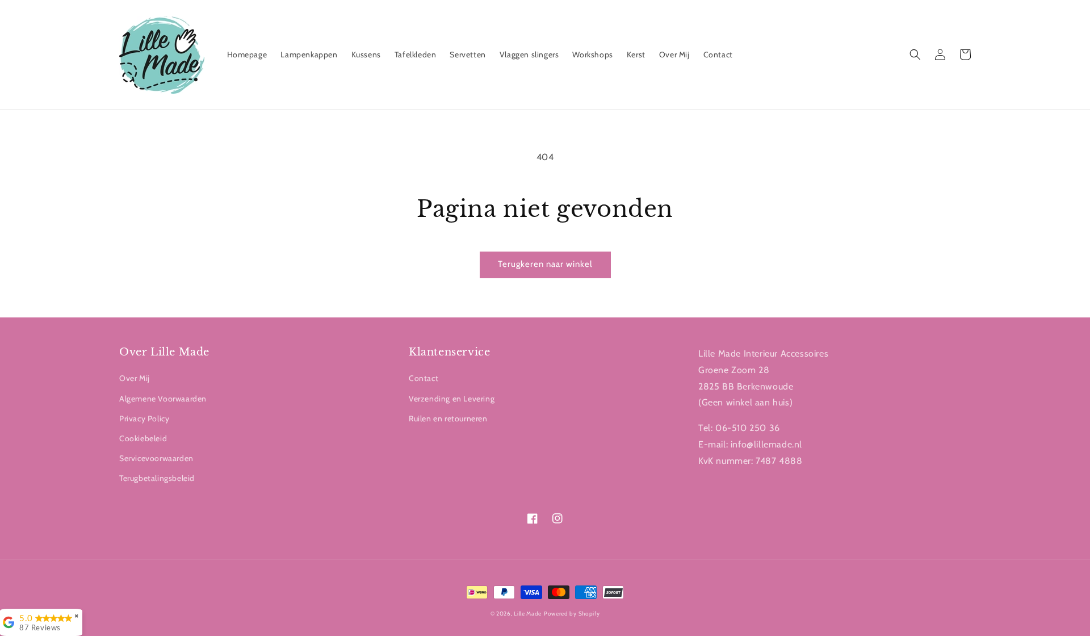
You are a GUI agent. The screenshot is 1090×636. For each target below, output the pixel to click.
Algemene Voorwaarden (163, 399)
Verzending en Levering (451, 399)
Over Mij (134, 378)
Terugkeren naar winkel (545, 264)
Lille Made (528, 613)
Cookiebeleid (143, 438)
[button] (915, 54)
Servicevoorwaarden (156, 458)
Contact (423, 378)
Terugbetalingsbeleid (157, 478)
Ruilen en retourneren (448, 418)
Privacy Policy (144, 418)
